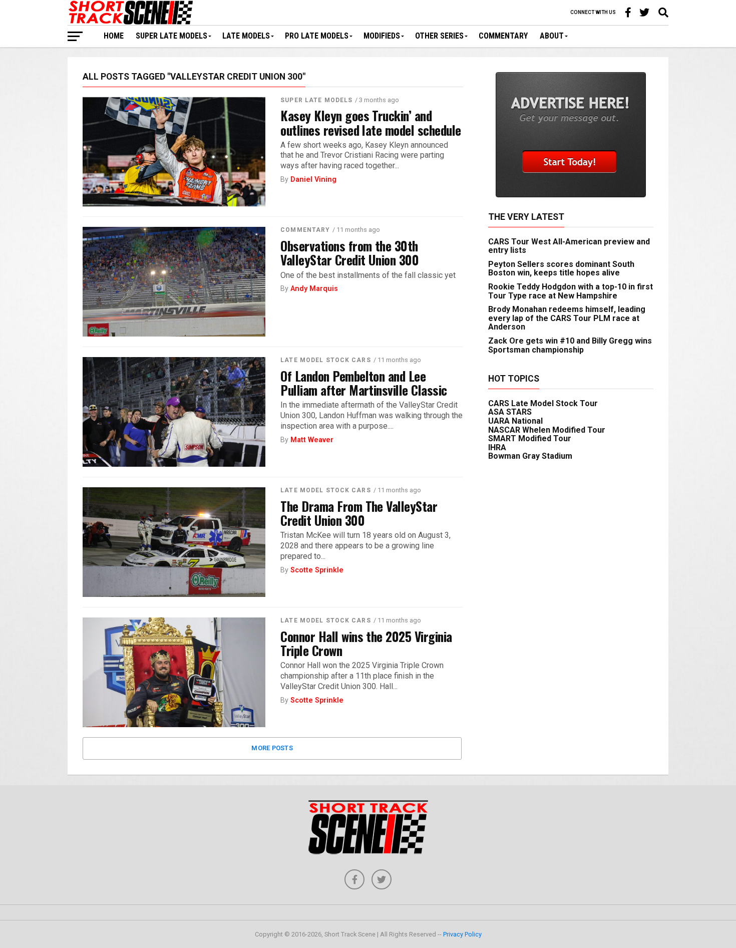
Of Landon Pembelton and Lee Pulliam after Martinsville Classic (363, 383)
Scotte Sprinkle (316, 570)
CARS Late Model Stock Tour (543, 403)
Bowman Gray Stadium (530, 456)
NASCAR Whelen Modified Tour (546, 430)
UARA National (515, 421)
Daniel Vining (313, 179)
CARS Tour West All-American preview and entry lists (569, 246)
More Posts (272, 748)
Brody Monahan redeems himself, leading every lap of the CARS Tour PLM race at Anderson (566, 318)
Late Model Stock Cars (325, 360)
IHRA (497, 447)
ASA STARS (510, 412)
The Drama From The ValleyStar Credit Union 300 (358, 513)
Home (114, 36)
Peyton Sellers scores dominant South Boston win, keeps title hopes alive (561, 268)
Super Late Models (171, 36)
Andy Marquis (314, 288)
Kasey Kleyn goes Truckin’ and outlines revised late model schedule (370, 122)
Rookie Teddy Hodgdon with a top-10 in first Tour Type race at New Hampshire (570, 291)
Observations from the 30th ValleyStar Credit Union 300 (349, 252)
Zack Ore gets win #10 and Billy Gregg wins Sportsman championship (570, 345)
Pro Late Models (316, 36)
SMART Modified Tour (529, 438)
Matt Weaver (311, 440)
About (552, 36)
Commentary (503, 36)
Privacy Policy (462, 934)
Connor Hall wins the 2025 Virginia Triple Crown (366, 643)
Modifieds (381, 36)
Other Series (439, 36)
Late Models (246, 36)
